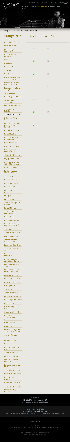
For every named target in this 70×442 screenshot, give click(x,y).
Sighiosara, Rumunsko (12, 383)
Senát (6, 60)
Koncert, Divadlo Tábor (12, 374)
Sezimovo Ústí (9, 67)
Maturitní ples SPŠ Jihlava (10, 191)
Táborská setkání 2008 (12, 386)
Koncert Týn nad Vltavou (13, 97)
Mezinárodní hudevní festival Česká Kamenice (13, 271)
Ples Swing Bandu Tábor (13, 300)
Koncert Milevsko (10, 208)
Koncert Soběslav (10, 134)
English (62, 2)
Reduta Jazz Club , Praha (12, 245)
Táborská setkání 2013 (12, 293)
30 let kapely (8, 229)
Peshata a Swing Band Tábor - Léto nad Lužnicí (12, 330)
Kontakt (38, 2)
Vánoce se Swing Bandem (10, 390)
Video (59, 6)
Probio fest (8, 326)
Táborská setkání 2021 (12, 93)
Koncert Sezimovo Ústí (12, 130)
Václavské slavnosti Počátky (11, 110)
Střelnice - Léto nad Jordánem (11, 360)
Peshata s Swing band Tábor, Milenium (12, 89)
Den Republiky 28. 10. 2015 (12, 265)
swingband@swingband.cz (51, 427)
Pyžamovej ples (9, 199)
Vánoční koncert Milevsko (10, 55)
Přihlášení (45, 2)
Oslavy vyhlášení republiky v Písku (10, 151)
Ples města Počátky (11, 183)
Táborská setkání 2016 (12, 233)
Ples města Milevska (11, 187)
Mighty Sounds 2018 (11, 159)
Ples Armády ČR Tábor (12, 180)
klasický (30, 432)
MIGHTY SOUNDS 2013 (12, 296)
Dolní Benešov (9, 323)
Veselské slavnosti (10, 167)
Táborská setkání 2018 (12, 155)
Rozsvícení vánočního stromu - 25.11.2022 (12, 78)
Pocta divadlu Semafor (12, 106)
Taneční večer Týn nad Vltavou (12, 203)
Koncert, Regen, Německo (9, 378)
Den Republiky (9, 286)
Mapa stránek (54, 2)
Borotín (7, 74)
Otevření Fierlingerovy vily (12, 336)
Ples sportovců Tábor (11, 42)
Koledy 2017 (8, 196)
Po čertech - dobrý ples (12, 282)
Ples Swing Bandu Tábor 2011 (13, 348)
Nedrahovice (8, 63)
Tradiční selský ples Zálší (11, 249)
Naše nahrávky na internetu (35, 411)
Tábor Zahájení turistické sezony (10, 212)
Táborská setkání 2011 (12, 353)
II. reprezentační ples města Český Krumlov (12, 260)
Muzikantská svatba (11, 46)
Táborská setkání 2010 (12, 370)
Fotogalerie (42, 6)
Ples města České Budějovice (10, 255)
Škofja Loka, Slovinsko (12, 312)
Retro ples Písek (10, 344)
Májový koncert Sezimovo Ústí (9, 50)
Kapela (33, 6)
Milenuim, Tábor (10, 340)
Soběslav (7, 70)
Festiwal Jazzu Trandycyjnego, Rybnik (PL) (12, 317)
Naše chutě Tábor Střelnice (10, 119)
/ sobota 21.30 (35, 400)
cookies (47, 432)
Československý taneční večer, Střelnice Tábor (12, 163)
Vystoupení (24, 6)
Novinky (31, 2)
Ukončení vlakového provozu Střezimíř (11, 83)
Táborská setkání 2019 (12, 115)
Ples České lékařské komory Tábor (11, 138)
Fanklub (23, 9)
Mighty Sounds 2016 (11, 236)
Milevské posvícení (11, 356)
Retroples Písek (9, 303)
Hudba (52, 6)
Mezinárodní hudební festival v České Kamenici (12, 125)
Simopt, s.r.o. (42, 434)
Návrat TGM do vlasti (11, 146)
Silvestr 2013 (8, 289)
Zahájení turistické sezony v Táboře (10, 241)
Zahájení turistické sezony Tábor (10, 101)
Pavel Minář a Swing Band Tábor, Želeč (11, 225)
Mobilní (23, 432)
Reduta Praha (9, 217)
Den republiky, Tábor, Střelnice (11, 307)
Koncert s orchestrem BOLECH (12, 366)
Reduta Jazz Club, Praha (12, 279)
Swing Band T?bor (9, 31)
